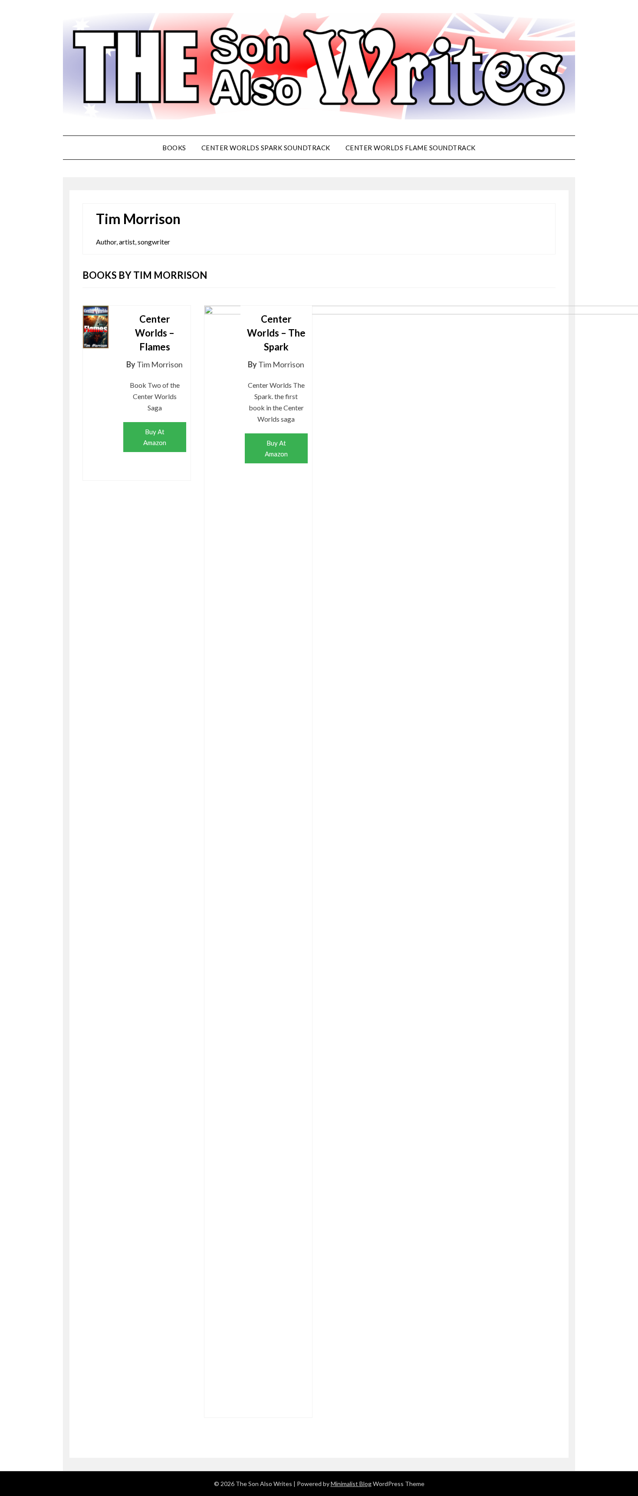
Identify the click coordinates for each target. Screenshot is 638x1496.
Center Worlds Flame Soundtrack (410, 148)
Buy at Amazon (154, 437)
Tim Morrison (160, 364)
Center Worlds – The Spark (276, 333)
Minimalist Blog (351, 1483)
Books (174, 148)
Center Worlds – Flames (154, 333)
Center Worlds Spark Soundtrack (265, 148)
